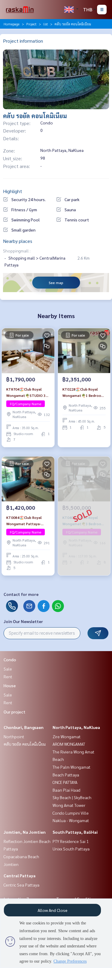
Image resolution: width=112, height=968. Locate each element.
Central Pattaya (20, 875)
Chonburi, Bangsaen (24, 727)
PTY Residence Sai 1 (71, 841)
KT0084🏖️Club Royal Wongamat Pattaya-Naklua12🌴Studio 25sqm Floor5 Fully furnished (24, 520)
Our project (14, 711)
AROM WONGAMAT (69, 744)
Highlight (12, 191)
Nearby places (17, 241)
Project (31, 23)
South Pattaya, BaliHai (75, 832)
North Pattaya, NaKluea (76, 727)
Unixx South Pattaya (71, 848)
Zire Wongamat (67, 736)
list (45, 23)
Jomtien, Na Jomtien (25, 832)
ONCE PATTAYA (65, 782)
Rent (8, 676)
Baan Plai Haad (66, 790)
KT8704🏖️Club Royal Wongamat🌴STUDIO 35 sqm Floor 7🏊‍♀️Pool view (27, 392)
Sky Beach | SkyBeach (72, 797)
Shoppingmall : (16, 250)
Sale (8, 668)
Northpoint (14, 736)
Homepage (11, 23)
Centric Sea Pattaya (21, 884)
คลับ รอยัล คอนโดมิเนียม (25, 744)
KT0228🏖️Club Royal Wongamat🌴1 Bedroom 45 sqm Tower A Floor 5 (83, 392)
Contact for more (21, 594)
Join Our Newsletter (23, 621)
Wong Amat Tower (69, 805)
